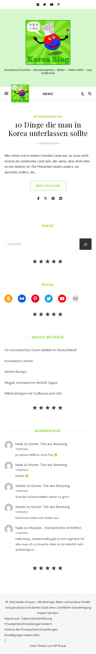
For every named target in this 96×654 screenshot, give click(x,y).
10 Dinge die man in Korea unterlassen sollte (48, 129)
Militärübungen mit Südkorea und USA (33, 393)
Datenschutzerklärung (36, 618)
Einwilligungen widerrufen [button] (22, 635)
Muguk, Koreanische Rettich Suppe (31, 382)
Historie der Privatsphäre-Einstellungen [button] (31, 629)
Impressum (12, 618)
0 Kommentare (48, 143)
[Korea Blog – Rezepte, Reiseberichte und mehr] (48, 42)
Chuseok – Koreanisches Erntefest (54, 527)
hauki (19, 444)
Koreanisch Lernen (18, 361)
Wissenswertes (48, 117)
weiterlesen (48, 186)
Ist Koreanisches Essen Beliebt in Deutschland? (40, 350)
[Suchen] (85, 244)
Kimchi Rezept (15, 371)
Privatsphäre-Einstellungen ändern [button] (28, 624)
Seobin (20, 485)
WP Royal (59, 646)
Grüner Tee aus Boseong (47, 444)
